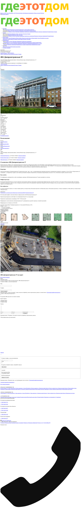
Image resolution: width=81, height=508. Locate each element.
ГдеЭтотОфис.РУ (46, 422)
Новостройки (5, 37)
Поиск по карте (37, 13)
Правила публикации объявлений (30, 422)
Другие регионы (19, 13)
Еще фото (2, 223)
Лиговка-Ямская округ (5, 146)
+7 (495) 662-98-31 (4, 408)
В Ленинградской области (7, 208)
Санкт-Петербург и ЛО (11, 13)
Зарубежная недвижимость (28, 13)
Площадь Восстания (4, 157)
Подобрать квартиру (4, 135)
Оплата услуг (40, 422)
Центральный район (4, 143)
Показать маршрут (22, 155)
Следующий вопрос (4, 210)
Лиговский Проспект (4, 155)
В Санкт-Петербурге (6, 207)
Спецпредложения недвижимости (7, 382)
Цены (1, 54)
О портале (2, 422)
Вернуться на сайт (5, 377)
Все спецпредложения (4, 277)
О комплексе (5, 54)
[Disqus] (40, 335)
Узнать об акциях (4, 291)
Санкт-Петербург (3, 141)
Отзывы (19, 54)
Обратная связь (8, 422)
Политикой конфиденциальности (53, 292)
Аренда (4, 32)
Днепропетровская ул (4, 148)
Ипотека (42, 13)
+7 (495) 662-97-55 (4, 402)
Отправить (25, 313)
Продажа (4, 28)
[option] (30, 113)
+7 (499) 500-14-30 (4, 414)
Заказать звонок (3, 53)
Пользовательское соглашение (17, 422)
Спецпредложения (6, 47)
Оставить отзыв (4, 300)
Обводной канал (3, 159)
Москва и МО (3, 13)
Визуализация (11, 54)
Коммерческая (6, 40)
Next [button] (2, 221)
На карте (16, 54)
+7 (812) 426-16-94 (4, 404)
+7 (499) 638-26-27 (4, 418)
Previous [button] (2, 69)
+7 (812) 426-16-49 (4, 410)
